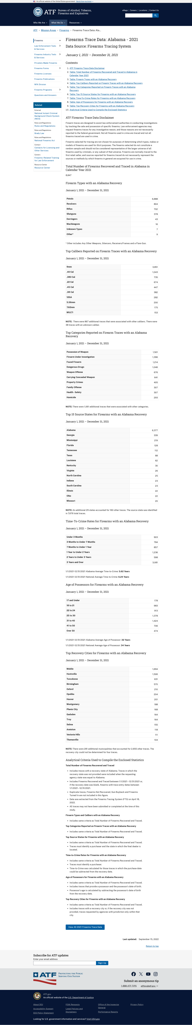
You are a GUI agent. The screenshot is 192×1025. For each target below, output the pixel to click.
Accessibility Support (43, 1009)
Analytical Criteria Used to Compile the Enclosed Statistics (98, 110)
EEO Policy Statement (43, 1013)
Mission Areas (48, 30)
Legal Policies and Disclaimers (74, 1010)
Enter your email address (45, 959)
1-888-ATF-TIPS (129, 986)
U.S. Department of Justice (81, 997)
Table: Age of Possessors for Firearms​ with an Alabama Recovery (101, 102)
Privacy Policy (136, 1004)
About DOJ (38, 1004)
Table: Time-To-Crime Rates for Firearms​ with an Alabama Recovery (102, 98)
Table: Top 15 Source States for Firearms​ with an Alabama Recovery (103, 94)
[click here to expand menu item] (60, 40)
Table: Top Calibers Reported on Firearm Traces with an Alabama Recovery (106, 83)
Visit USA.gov (93, 1019)
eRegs (125, 10)
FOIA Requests (73, 1004)
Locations (143, 10)
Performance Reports (108, 1012)
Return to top (152, 946)
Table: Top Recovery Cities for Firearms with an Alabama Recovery (102, 106)
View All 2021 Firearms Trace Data (85, 927)
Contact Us (154, 10)
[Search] (155, 15)
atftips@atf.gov (148, 986)
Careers (133, 10)
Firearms (64, 30)
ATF (35, 30)
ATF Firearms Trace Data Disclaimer (87, 68)
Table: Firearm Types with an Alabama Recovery (93, 79)
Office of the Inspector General (108, 1006)
